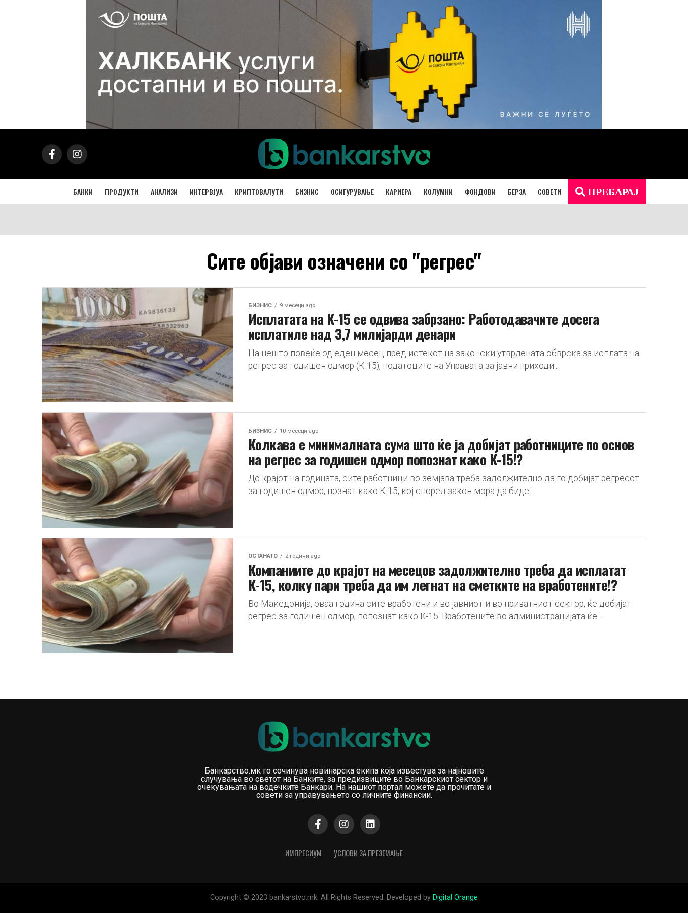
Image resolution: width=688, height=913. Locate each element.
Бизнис (307, 191)
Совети (549, 191)
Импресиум (303, 853)
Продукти (122, 191)
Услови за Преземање (368, 853)
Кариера (398, 191)
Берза (517, 191)
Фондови (480, 191)
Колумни (438, 191)
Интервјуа (206, 191)
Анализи (164, 191)
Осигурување (352, 191)
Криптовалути (259, 191)
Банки (83, 191)
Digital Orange (455, 897)
